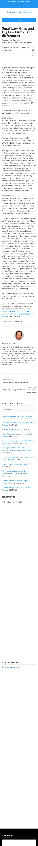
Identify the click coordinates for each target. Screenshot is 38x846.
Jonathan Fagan (9, 344)
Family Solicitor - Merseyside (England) (15, 464)
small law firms (18, 321)
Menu (19, 20)
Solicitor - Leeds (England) (11, 430)
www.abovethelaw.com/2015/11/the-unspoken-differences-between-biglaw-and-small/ (18, 313)
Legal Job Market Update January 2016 (15, 382)
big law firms (7, 321)
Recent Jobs (27, 416)
